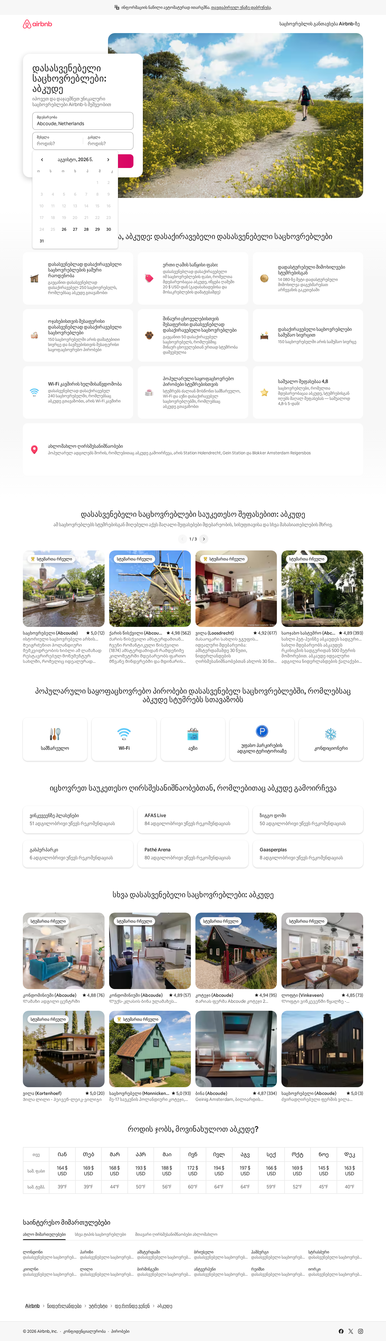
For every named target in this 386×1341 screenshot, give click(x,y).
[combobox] (83, 123)
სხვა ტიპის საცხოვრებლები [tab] (100, 1234)
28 (86, 229)
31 (42, 241)
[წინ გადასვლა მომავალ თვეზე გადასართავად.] (108, 159)
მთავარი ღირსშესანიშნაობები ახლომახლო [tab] (176, 1234)
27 (75, 229)
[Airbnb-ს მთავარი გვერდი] (37, 24)
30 (108, 229)
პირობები (120, 1331)
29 (97, 229)
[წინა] (182, 539)
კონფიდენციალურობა (84, 1331)
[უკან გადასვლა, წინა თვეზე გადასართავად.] (42, 159)
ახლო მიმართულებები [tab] (44, 1234)
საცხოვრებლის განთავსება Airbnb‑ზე (319, 24)
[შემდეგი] (203, 539)
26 (64, 229)
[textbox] (57, 143)
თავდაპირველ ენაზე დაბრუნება (241, 7)
